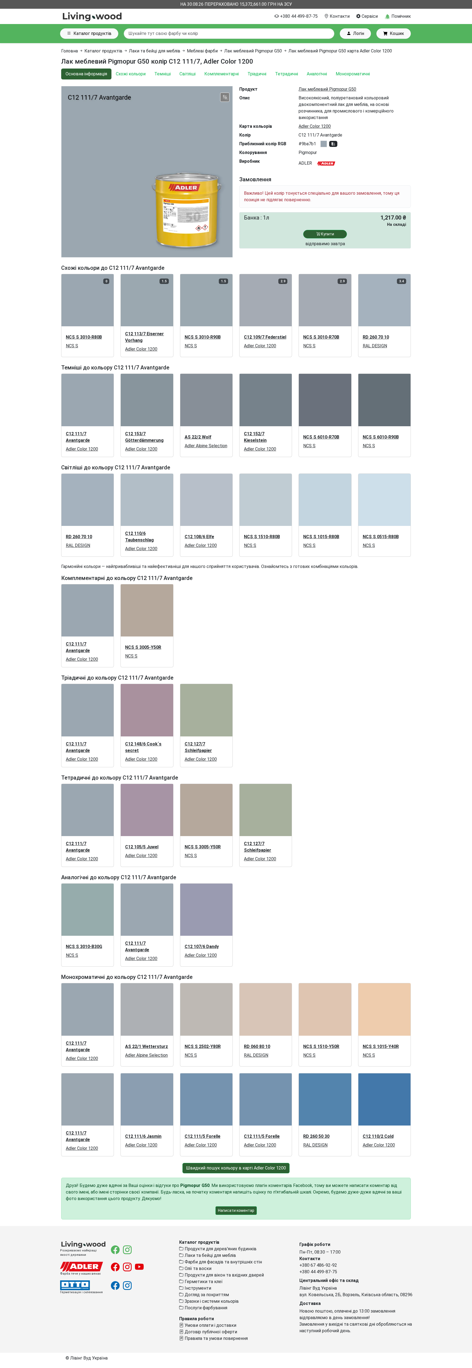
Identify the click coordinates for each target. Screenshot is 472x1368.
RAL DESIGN (375, 345)
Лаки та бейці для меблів (154, 51)
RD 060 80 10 (257, 1046)
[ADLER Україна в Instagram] (128, 1268)
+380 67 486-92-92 (318, 1265)
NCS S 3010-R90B (203, 337)
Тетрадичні (286, 73)
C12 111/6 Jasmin (143, 1136)
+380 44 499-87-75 (298, 16)
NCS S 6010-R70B (321, 437)
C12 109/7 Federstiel (265, 337)
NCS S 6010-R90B (381, 437)
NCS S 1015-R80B (321, 536)
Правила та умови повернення (216, 1338)
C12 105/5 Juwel (141, 846)
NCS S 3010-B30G (84, 946)
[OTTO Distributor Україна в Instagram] (127, 1287)
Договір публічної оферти (210, 1331)
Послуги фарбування (205, 1307)
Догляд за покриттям (206, 1294)
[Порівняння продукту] (224, 97)
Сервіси (369, 16)
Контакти (339, 16)
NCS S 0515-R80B (381, 536)
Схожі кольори (131, 73)
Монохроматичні (353, 73)
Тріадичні (256, 73)
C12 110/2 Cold (378, 1136)
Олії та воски (197, 1268)
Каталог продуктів (92, 33)
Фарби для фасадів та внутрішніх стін (223, 1262)
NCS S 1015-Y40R (381, 1046)
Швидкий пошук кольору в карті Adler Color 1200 (236, 1168)
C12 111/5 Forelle (202, 1136)
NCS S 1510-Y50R (321, 1046)
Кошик (397, 33)
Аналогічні (317, 73)
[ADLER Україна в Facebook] (116, 1268)
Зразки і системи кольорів (211, 1301)
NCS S (72, 345)
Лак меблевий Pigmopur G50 (253, 51)
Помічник (400, 16)
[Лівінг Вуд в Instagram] (127, 1251)
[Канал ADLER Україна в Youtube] (139, 1268)
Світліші (187, 73)
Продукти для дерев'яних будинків (220, 1248)
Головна (69, 51)
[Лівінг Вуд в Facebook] (116, 1251)
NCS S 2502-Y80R (203, 1046)
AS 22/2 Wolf (198, 437)
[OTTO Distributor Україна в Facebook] (116, 1287)
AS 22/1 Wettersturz (146, 1046)
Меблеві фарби (202, 51)
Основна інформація (86, 73)
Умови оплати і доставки (210, 1325)
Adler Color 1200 (315, 126)
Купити (327, 234)
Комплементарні (221, 73)
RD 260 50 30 (316, 1136)
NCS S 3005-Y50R (143, 647)
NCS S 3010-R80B (84, 337)
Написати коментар (236, 1210)
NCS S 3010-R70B (321, 337)
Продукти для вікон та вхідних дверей (224, 1275)
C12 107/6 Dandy (202, 946)
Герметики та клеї (203, 1281)
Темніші (162, 73)
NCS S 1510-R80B (262, 536)
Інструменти (197, 1288)
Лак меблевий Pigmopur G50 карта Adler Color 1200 (340, 51)
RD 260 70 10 (376, 337)
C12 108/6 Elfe (199, 536)
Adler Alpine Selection (206, 445)
